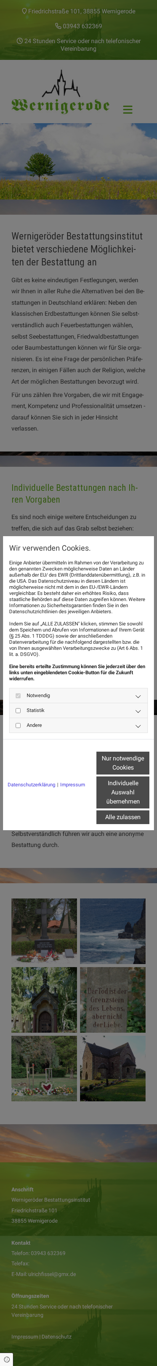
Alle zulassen (123, 817)
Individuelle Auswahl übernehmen (123, 792)
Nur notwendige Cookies (123, 763)
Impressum (72, 784)
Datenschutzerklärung (31, 784)
